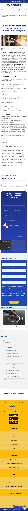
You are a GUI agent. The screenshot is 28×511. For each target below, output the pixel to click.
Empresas (13, 49)
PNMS (8, 359)
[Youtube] (19, 402)
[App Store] (13, 418)
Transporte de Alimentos (13, 370)
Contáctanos (14, 502)
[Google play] (13, 415)
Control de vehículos (14, 467)
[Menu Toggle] (2, 9)
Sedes (14, 448)
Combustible (7, 49)
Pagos (14, 498)
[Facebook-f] (15, 402)
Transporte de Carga (12, 373)
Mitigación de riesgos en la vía (14, 356)
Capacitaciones (14, 436)
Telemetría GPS (11, 365)
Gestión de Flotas (11, 350)
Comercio (9, 347)
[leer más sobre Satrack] (13, 405)
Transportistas (8, 380)
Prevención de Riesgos (13, 362)
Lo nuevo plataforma (12, 353)
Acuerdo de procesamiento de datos (14, 486)
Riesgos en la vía (14, 459)
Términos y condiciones (14, 482)
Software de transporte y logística (14, 463)
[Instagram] (23, 402)
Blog (6, 14)
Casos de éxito (14, 440)
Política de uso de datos (14, 478)
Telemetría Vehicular (12, 367)
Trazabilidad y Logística (13, 376)
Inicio (2, 14)
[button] (3, 179)
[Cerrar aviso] (14, 506)
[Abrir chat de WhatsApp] (24, 507)
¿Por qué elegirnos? (14, 444)
